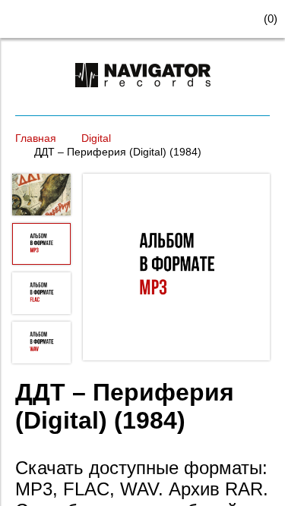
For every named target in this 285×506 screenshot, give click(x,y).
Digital (96, 138)
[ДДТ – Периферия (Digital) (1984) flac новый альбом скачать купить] (176, 268)
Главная (35, 138)
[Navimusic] (143, 93)
